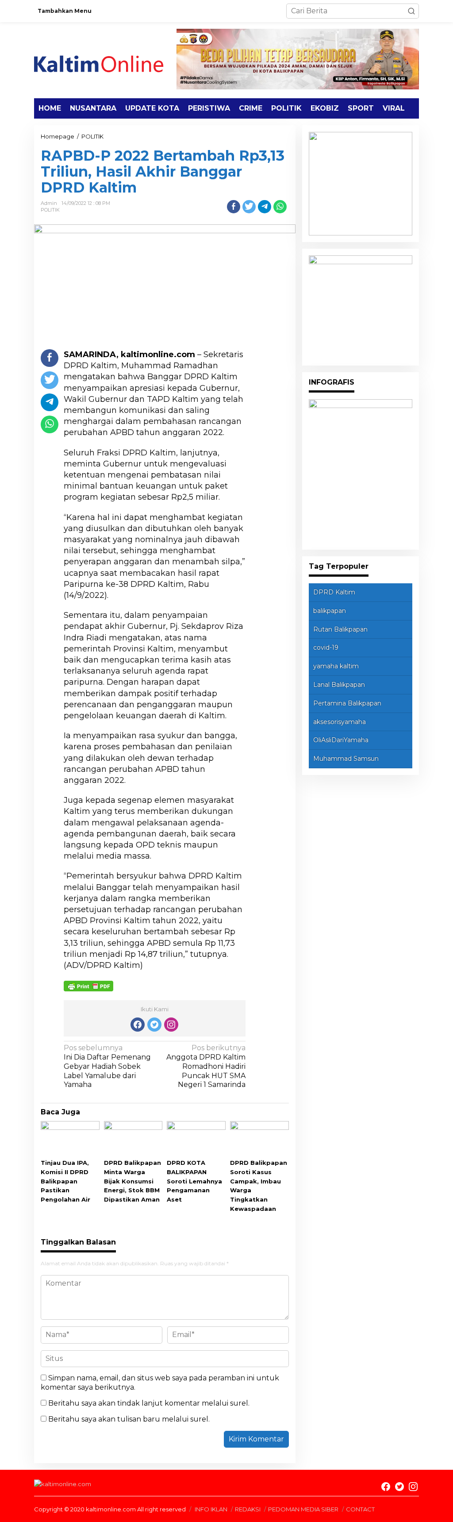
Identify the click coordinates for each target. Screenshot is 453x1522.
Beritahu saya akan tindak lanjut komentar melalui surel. (149, 1403)
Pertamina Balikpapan (347, 703)
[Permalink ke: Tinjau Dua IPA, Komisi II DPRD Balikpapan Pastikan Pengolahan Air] (70, 1139)
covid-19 (325, 647)
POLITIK (50, 210)
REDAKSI (248, 1509)
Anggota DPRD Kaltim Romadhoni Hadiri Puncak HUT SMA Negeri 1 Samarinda (206, 1066)
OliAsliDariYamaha (341, 740)
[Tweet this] (249, 206)
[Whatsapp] (280, 206)
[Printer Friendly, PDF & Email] (88, 986)
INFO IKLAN (211, 1509)
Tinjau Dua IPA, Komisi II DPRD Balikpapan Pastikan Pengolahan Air (65, 1181)
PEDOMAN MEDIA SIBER (303, 1509)
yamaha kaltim (336, 666)
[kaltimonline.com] (105, 59)
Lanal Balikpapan (339, 685)
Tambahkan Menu (65, 11)
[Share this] (233, 206)
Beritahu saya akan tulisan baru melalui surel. (129, 1419)
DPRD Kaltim (334, 592)
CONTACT (360, 1509)
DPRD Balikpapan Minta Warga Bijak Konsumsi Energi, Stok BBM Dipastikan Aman (132, 1181)
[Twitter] (154, 1024)
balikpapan (329, 611)
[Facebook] (138, 1024)
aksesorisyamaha (339, 722)
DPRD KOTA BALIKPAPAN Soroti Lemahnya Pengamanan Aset (194, 1181)
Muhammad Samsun (346, 759)
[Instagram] (171, 1024)
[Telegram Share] (264, 206)
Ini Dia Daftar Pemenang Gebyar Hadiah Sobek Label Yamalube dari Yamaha (107, 1066)
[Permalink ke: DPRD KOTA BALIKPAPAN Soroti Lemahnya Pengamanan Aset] (196, 1139)
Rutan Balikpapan (340, 629)
